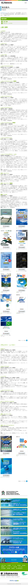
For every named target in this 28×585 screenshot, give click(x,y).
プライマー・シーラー (8, 23)
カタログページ (4, 12)
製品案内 (2, 566)
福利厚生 (13, 568)
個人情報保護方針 (19, 568)
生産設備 (23, 565)
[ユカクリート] (14, 531)
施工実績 (15, 566)
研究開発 (19, 565)
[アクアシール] (14, 540)
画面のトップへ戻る (22, 340)
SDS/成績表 (3, 568)
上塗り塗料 (5, 21)
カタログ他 (20, 566)
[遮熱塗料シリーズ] (14, 521)
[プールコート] (14, 502)
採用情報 (8, 568)
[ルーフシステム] (14, 512)
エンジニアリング (9, 566)
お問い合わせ (3, 565)
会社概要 (9, 565)
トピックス (14, 565)
